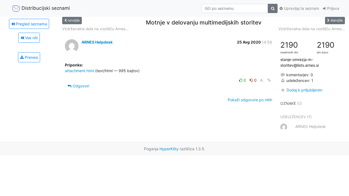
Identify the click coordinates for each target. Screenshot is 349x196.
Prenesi (31, 57)
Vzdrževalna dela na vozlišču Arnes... (95, 28)
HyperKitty (169, 148)
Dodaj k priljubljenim (304, 90)
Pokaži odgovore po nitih (250, 99)
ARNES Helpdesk (97, 42)
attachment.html (79, 70)
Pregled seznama (31, 24)
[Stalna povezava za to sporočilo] (269, 80)
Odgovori (80, 86)
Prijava (332, 8)
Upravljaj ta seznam (301, 8)
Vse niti (31, 37)
